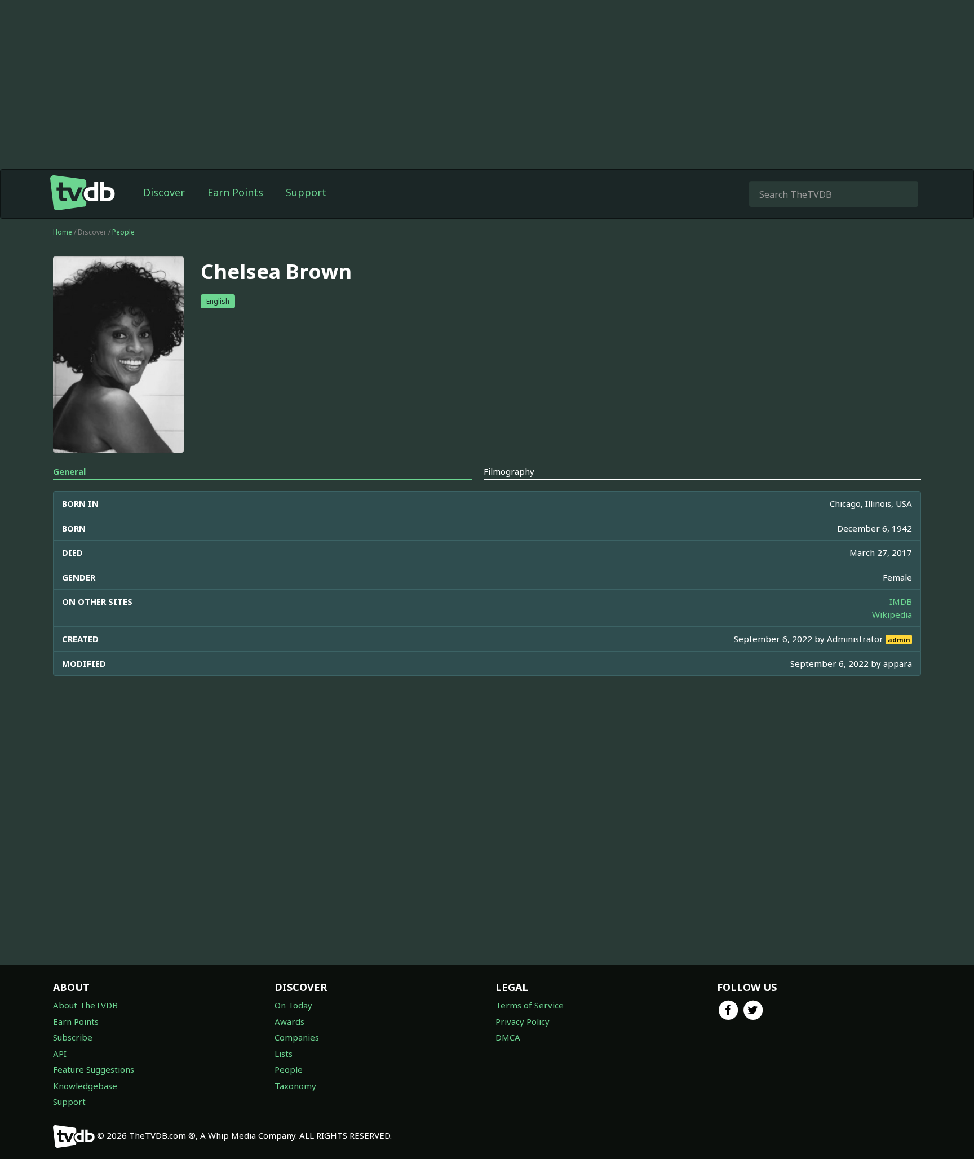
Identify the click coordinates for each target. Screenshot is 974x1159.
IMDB (900, 601)
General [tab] (69, 471)
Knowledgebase (85, 1085)
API (60, 1053)
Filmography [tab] (509, 471)
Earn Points (235, 192)
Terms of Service (529, 1005)
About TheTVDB (85, 1005)
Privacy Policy (522, 1021)
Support (306, 192)
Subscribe (72, 1037)
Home (62, 232)
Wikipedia (892, 614)
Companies (297, 1037)
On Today (293, 1005)
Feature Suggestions (93, 1069)
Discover (164, 192)
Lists (284, 1053)
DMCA (507, 1037)
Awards (289, 1021)
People (123, 232)
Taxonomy (295, 1085)
